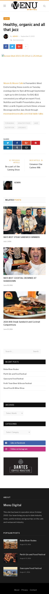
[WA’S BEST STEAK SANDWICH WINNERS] (24, 220)
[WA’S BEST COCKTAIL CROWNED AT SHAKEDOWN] (24, 261)
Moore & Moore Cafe (13, 83)
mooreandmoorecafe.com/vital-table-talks (23, 114)
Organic (22, 127)
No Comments (18, 40)
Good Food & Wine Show (14, 388)
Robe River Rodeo (11, 369)
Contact (33, 590)
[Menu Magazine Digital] (24, 5)
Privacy (25, 590)
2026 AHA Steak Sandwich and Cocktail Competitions (21, 323)
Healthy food (24, 123)
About (16, 590)
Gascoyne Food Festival (13, 379)
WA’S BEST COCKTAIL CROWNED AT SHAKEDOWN (19, 280)
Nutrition (9, 127)
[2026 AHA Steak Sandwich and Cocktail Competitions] (24, 305)
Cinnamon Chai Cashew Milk (35, 166)
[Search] (44, 6)
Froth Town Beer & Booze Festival (18, 383)
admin (15, 36)
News (6, 18)
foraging (9, 123)
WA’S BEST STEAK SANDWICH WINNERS (21, 237)
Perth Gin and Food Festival (15, 374)
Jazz (36, 123)
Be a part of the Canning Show (12, 168)
